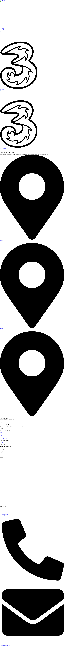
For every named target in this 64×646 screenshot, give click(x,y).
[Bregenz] (32, 239)
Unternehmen (2, 450)
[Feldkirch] (32, 327)
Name (1, 449)
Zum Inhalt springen (3, 0)
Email (1, 432)
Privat (3, 26)
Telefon (1, 451)
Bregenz (1, 240)
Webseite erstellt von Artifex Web (5, 645)
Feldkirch (1, 328)
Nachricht (1, 456)
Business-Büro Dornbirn (3, 416)
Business (3, 28)
